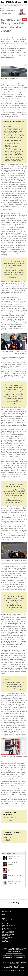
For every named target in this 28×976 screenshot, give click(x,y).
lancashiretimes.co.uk (19, 955)
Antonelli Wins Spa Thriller (14, 875)
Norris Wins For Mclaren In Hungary (15, 863)
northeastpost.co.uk (8, 957)
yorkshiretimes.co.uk (19, 957)
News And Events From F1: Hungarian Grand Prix (15, 857)
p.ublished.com (13, 951)
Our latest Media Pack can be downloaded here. (14, 970)
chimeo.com (9, 953)
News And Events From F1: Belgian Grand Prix (15, 870)
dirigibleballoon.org (8, 955)
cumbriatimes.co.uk (17, 953)
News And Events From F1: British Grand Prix (15, 882)
